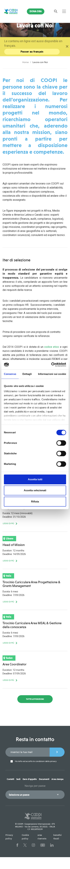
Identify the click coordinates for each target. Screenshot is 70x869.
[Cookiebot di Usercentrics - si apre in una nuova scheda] (51, 364)
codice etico (51, 346)
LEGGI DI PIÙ (8, 523)
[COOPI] (11, 11)
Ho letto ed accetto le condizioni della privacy (35, 761)
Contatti (10, 779)
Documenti (44, 779)
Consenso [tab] (10, 374)
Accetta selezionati (35, 490)
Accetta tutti (35, 479)
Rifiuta (35, 501)
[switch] (61, 443)
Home (25, 62)
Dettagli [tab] (27, 374)
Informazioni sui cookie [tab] (52, 374)
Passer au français (32, 51)
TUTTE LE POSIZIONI (35, 699)
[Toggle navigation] (64, 11)
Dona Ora (36, 11)
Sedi (18, 779)
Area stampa (57, 779)
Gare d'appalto (30, 779)
